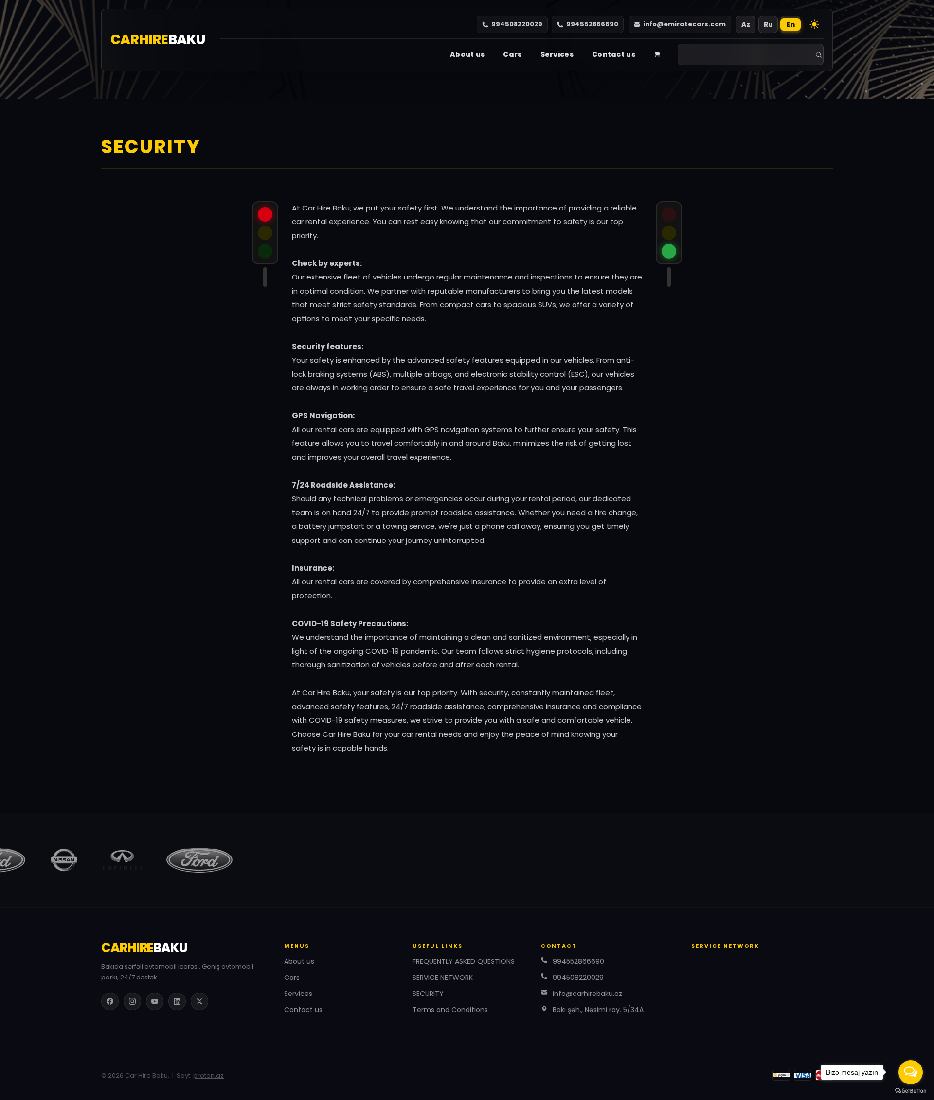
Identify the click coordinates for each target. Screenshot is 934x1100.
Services (557, 54)
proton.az (208, 1075)
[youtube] (154, 1001)
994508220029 (516, 24)
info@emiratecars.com (684, 24)
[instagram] (132, 1001)
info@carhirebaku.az (587, 993)
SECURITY (428, 993)
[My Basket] (657, 54)
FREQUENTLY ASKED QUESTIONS (464, 961)
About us (467, 54)
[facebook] (110, 1001)
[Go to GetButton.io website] (910, 1090)
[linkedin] (177, 1001)
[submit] (818, 55)
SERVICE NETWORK (443, 977)
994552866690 (592, 24)
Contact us (613, 54)
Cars (512, 54)
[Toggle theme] (814, 24)
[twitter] (199, 1001)
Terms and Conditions (450, 1009)
